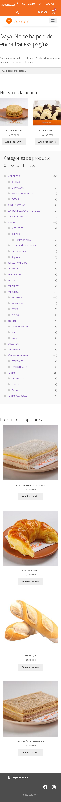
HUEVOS (16, 332)
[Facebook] (45, 787)
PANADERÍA (13, 291)
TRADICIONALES (23, 239)
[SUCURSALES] (17, 3)
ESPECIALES (17, 361)
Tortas (15, 390)
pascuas (12, 320)
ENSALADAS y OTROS (22, 193)
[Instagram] (54, 787)
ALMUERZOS (14, 176)
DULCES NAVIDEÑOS (17, 262)
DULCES (11, 222)
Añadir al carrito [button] (14, 141)
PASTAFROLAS (19, 251)
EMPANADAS (18, 187)
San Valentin (14, 349)
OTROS (15, 384)
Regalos (16, 257)
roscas (15, 338)
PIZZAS (15, 314)
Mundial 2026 (14, 274)
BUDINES (16, 233)
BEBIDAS (16, 181)
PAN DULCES (14, 286)
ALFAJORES (17, 228)
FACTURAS (17, 297)
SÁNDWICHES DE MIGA (18, 355)
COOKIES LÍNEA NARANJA (24, 245)
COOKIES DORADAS (17, 216)
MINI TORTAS (18, 378)
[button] (53, 20)
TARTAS (15, 199)
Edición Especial (20, 326)
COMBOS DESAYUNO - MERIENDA (24, 210)
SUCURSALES (8, 5)
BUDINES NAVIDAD (16, 205)
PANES (15, 309)
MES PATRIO (13, 268)
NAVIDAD (12, 280)
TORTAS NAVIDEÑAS (17, 395)
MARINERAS (17, 303)
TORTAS (12, 372)
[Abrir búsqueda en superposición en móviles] (17, 12)
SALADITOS (13, 343)
